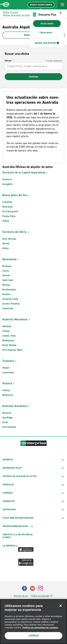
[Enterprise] (4, 4)
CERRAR (34, 635)
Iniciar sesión (47, 23)
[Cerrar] (60, 606)
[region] (33, 621)
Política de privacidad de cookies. (40, 627)
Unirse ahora (46, 32)
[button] (62, 4)
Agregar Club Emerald (45, 42)
